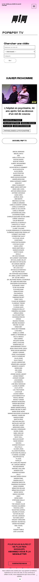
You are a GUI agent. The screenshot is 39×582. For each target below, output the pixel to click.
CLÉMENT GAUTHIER (18, 234)
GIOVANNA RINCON (18, 317)
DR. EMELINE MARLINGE (18, 281)
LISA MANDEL (18, 380)
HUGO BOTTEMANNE (18, 329)
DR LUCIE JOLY (18, 268)
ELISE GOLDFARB (18, 287)
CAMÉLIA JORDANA (18, 203)
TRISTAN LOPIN (18, 508)
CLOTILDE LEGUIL (18, 238)
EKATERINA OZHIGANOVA (18, 283)
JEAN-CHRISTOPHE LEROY (18, 348)
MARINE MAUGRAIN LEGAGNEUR (18, 413)
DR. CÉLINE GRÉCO (18, 277)
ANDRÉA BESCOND (18, 179)
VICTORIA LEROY (18, 518)
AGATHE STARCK (18, 161)
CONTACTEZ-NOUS (19, 563)
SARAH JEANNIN (18, 486)
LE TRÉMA (18, 372)
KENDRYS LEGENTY (18, 366)
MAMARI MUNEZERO (18, 401)
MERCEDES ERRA (18, 427)
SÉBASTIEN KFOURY (18, 490)
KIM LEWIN (18, 370)
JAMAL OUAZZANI (18, 342)
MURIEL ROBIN (18, 431)
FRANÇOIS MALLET (18, 309)
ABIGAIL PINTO (18, 153)
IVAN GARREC (18, 338)
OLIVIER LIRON (18, 449)
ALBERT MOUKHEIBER (18, 163)
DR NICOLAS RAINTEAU (18, 270)
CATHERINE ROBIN (18, 214)
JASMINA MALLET (18, 344)
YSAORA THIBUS (18, 529)
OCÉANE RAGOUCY (18, 445)
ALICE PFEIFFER (18, 173)
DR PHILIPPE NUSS (18, 271)
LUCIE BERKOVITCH (18, 395)
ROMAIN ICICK (18, 470)
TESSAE (18, 502)
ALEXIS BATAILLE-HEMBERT (18, 167)
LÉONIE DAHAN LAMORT (18, 374)
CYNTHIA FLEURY (18, 244)
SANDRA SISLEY (18, 480)
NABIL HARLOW (18, 433)
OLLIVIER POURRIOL (18, 451)
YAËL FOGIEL (18, 525)
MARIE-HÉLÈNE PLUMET (18, 409)
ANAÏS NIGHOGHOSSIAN (18, 177)
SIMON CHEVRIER (18, 494)
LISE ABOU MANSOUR (18, 384)
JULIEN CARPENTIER (18, 362)
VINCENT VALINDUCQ (18, 521)
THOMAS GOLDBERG (18, 506)
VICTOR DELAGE (18, 514)
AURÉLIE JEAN (18, 197)
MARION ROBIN (18, 417)
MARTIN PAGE (18, 419)
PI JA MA (7, 126)
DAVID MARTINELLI (18, 248)
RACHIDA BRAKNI (18, 466)
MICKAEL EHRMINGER (18, 429)
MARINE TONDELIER (18, 415)
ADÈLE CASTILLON (18, 157)
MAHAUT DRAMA (18, 399)
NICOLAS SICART (18, 439)
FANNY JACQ (18, 299)
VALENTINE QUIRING (18, 510)
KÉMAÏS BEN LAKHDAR (18, 364)
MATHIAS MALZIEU (18, 421)
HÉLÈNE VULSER (18, 325)
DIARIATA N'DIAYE (18, 250)
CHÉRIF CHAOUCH (18, 218)
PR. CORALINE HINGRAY (18, 462)
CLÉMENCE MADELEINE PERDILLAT (18, 232)
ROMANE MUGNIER (18, 472)
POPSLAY (18, 460)
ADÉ (18, 155)
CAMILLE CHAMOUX (18, 207)
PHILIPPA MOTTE (18, 457)
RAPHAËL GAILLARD (18, 468)
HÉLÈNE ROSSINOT (18, 323)
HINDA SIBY (18, 327)
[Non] (37, 575)
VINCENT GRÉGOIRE (18, 520)
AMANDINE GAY (18, 175)
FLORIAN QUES (18, 307)
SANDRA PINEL (18, 478)
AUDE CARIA (18, 195)
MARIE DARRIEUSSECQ (18, 407)
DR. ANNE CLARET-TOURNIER (18, 275)
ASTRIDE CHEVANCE (18, 193)
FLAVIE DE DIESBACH (18, 301)
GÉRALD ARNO (18, 313)
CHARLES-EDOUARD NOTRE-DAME (18, 216)
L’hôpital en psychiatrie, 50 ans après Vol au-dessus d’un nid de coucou (19, 111)
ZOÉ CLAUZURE (18, 531)
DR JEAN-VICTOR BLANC (18, 262)
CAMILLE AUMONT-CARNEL (18, 205)
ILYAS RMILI (18, 331)
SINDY (18, 496)
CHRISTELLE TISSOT (12, 120)
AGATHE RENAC (18, 159)
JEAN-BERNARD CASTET (18, 346)
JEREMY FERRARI (18, 352)
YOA (18, 527)
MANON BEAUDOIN (18, 403)
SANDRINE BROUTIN (18, 482)
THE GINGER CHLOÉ (18, 504)
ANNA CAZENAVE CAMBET (18, 181)
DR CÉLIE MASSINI (18, 256)
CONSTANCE (18, 240)
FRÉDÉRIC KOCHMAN (18, 311)
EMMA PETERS (18, 291)
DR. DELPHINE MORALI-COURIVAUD (18, 279)
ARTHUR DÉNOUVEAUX (18, 191)
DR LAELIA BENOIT (18, 266)
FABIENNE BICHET (18, 297)
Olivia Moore (18, 447)
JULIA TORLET (18, 360)
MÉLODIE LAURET (18, 425)
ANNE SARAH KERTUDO (18, 187)
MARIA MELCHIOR (18, 405)
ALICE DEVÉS (18, 171)
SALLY (18, 474)
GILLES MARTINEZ (11, 123)
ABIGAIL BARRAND (18, 151)
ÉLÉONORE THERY (18, 285)
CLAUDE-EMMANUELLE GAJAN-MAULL (18, 230)
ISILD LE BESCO (18, 336)
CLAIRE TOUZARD (18, 228)
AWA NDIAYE (18, 199)
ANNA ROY (18, 183)
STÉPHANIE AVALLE (18, 500)
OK (20, 579)
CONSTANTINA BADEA (18, 242)
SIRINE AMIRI (18, 498)
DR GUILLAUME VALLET (18, 260)
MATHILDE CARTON (18, 423)
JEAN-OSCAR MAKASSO (18, 350)
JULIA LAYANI (18, 358)
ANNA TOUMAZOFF (18, 185)
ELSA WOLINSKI (18, 289)
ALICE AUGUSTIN (18, 169)
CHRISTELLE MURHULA (18, 222)
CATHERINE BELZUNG (18, 212)
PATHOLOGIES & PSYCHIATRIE (16, 131)
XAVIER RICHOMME (22, 126)
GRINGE (18, 319)
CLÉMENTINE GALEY (18, 236)
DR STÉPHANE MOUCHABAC (18, 273)
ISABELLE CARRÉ (18, 333)
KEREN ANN (18, 368)
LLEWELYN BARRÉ (18, 386)
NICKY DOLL (18, 437)
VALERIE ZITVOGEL (18, 512)
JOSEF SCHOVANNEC (18, 354)
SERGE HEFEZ (18, 492)
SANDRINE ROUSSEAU (18, 484)
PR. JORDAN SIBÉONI (18, 464)
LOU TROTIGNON (18, 390)
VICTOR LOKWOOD (18, 516)
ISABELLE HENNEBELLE (18, 334)
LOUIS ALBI (18, 392)
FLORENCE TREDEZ (18, 303)
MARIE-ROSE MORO (18, 411)
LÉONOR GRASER (18, 378)
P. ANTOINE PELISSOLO (18, 453)
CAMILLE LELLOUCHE (18, 208)
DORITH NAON (18, 252)
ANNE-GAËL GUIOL (18, 189)
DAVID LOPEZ (18, 246)
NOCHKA (18, 443)
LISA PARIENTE (18, 382)
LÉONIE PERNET (18, 376)
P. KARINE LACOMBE (18, 455)
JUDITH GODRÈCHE (18, 356)
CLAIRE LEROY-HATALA (18, 226)
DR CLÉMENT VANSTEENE (18, 258)
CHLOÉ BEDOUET (18, 220)
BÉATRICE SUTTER (18, 201)
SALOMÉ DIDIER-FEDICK (18, 476)
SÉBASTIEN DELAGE (18, 488)
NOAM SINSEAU (18, 441)
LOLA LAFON (18, 388)
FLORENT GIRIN (18, 305)
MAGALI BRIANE (28, 123)
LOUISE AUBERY (18, 394)
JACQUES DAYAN (18, 340)
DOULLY (18, 254)
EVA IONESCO (18, 293)
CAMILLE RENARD (18, 210)
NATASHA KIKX (18, 435)
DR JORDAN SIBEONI (18, 264)
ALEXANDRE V (18, 165)
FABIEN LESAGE (18, 295)
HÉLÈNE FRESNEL (18, 321)
